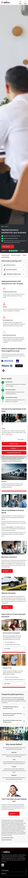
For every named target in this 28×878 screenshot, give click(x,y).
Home (2, 226)
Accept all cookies (14, 443)
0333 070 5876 (9, 527)
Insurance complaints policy (6, 839)
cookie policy (9, 434)
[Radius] (5, 2)
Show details (21, 439)
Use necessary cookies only (14, 452)
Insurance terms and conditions (7, 837)
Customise (13, 448)
